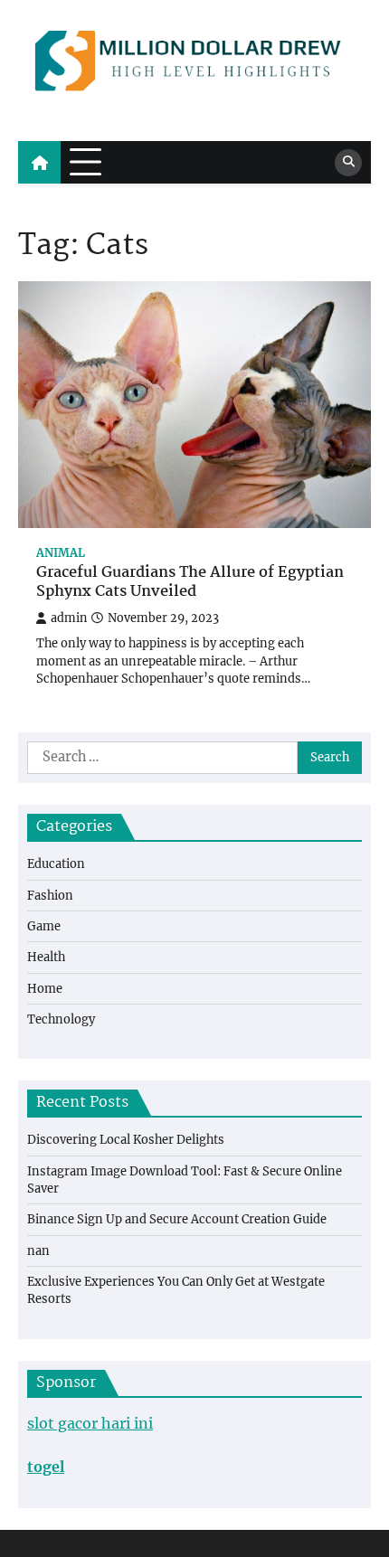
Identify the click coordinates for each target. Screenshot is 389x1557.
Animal (60, 553)
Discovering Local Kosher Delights (125, 1139)
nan (38, 1251)
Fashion (50, 895)
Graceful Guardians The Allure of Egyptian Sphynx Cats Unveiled (190, 583)
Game (44, 926)
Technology (61, 1019)
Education (56, 864)
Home (44, 988)
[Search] (348, 162)
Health (46, 957)
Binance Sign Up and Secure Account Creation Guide (177, 1219)
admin (69, 618)
